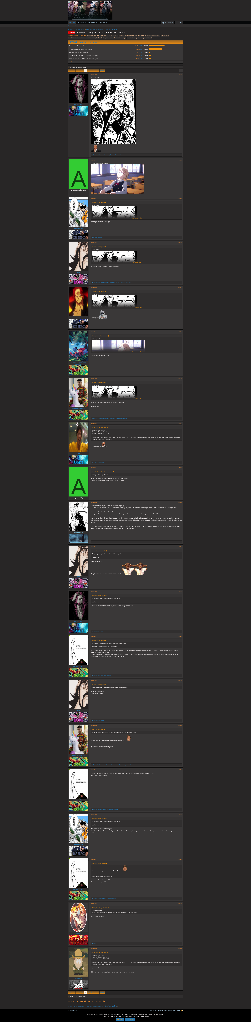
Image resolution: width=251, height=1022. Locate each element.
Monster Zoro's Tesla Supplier (78, 363)
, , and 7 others (108, 155)
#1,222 (180, 160)
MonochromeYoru (78, 409)
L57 (78, 273)
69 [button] (139, 46)
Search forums (79, 26)
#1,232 (180, 591)
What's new (91, 23)
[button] (85, 22)
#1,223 (180, 198)
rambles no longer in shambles (76, 38)
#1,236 (180, 770)
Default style (73, 1010)
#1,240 (180, 948)
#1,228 (180, 423)
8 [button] (139, 55)
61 (82, 71)
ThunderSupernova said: (99, 427)
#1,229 (180, 468)
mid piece (141, 35)
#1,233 (180, 636)
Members (102, 23)
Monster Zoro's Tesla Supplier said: (102, 472)
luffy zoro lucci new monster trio (128, 35)
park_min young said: (98, 202)
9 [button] (139, 59)
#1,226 (180, 332)
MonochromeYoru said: (99, 551)
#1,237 (180, 814)
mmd (78, 317)
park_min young (78, 104)
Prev (70, 71)
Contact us (153, 1010)
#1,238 (180, 859)
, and (112, 282)
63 (88, 71)
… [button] (76, 71)
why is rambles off (147, 38)
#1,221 (180, 74)
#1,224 (180, 243)
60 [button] (139, 49)
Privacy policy (172, 1010)
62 (85, 71)
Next (101, 71)
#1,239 (180, 904)
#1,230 (180, 502)
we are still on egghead (134, 38)
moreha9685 (78, 228)
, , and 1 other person (115, 765)
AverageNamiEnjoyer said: (99, 336)
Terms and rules (162, 1010)
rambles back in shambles (152, 35)
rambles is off (165, 35)
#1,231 (180, 547)
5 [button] (139, 52)
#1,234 (180, 681)
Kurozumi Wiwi (78, 666)
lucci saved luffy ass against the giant (107, 35)
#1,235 (180, 725)
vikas (78, 453)
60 (79, 71)
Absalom (71, 35)
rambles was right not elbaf (94, 38)
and (102, 675)
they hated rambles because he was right (114, 38)
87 (97, 71)
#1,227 (180, 378)
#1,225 (180, 287)
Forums (72, 23)
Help (178, 1010)
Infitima (78, 934)
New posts (71, 26)
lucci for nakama (91, 35)
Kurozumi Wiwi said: (98, 729)
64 (91, 71)
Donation (81, 23)
